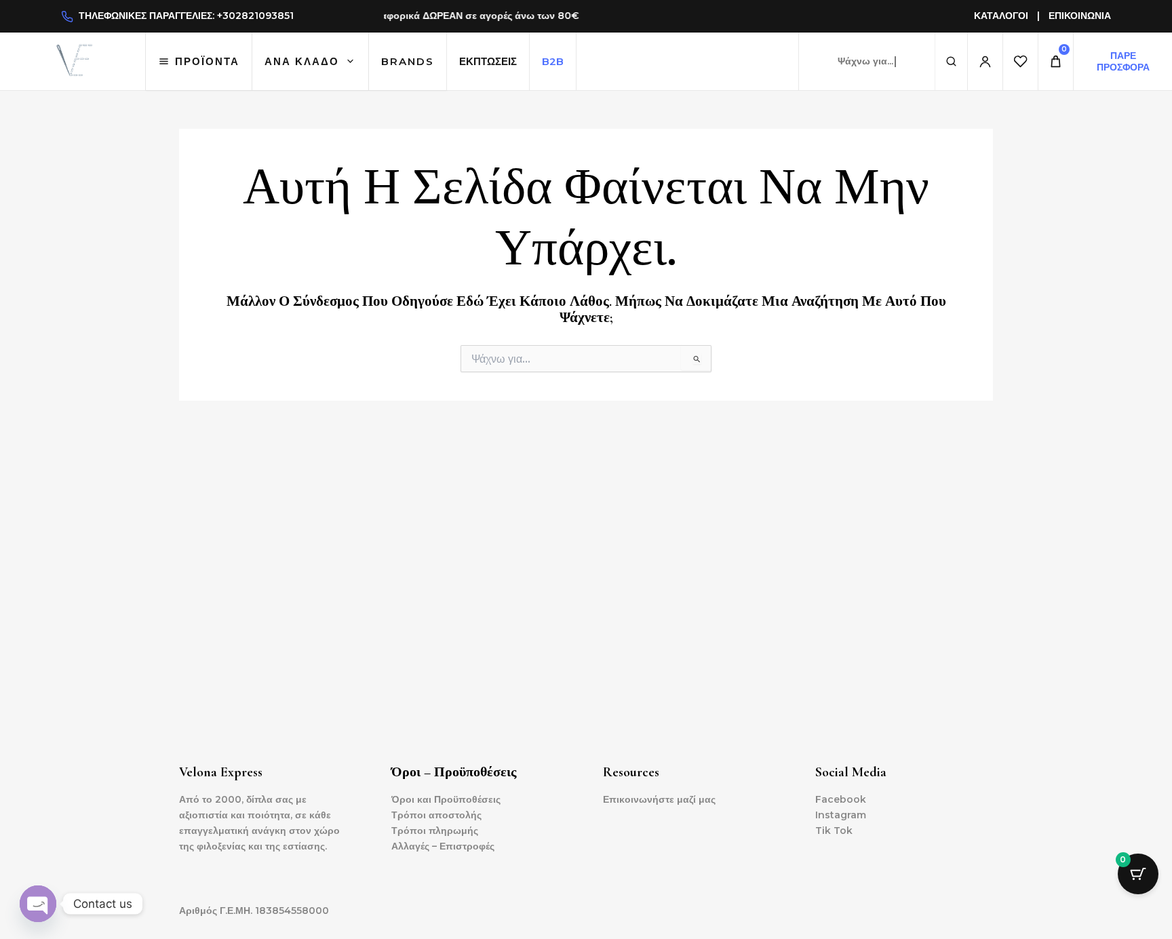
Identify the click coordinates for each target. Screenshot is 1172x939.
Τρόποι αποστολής (436, 815)
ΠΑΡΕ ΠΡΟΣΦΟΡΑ (1123, 61)
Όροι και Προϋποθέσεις (446, 799)
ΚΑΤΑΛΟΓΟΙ (1001, 15)
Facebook (840, 799)
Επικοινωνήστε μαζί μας (659, 799)
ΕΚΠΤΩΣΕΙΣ (488, 61)
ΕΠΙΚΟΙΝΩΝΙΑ (1080, 15)
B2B (553, 61)
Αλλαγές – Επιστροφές (442, 846)
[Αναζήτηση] (951, 61)
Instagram (840, 815)
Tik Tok (834, 830)
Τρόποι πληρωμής (434, 830)
